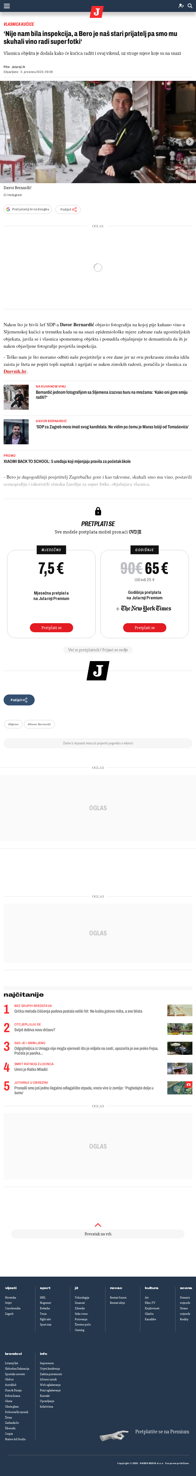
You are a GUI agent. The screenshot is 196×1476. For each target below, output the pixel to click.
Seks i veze (81, 1314)
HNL (43, 1298)
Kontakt (45, 1396)
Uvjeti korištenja (50, 1369)
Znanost (80, 1303)
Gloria (8, 1401)
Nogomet (45, 1303)
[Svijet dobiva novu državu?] (179, 1029)
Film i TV (150, 1303)
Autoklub (10, 1385)
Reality (184, 1319)
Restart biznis (118, 1298)
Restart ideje (117, 1303)
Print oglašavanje (50, 1390)
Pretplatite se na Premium (162, 1432)
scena (186, 1288)
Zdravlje (80, 1308)
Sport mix (45, 1324)
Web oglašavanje (50, 1385)
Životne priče (83, 1324)
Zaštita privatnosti (51, 1374)
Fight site (45, 1319)
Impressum (47, 1363)
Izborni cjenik (48, 1379)
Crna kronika (12, 1308)
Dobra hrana (12, 1396)
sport (45, 1288)
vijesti (10, 1288)
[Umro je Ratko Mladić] (179, 1068)
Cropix (9, 1434)
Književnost (152, 1308)
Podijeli (65, 209)
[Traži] (190, 6)
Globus (9, 1379)
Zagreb (9, 1314)
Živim (8, 1417)
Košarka (45, 1308)
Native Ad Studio (15, 1439)
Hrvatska (10, 1298)
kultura (151, 1288)
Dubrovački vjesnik (16, 1412)
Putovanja (81, 1319)
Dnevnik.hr (15, 371)
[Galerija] (98, 132)
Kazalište (150, 1319)
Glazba (149, 1314)
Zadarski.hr (12, 1423)
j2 (76, 1288)
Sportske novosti (15, 1374)
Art (147, 1298)
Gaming (79, 1330)
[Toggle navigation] (7, 6)
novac (116, 1288)
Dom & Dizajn (13, 1390)
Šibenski (10, 1428)
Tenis (43, 1314)
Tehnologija (82, 1298)
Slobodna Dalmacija (17, 1369)
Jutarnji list (11, 1363)
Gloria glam (12, 1407)
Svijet (8, 1303)
